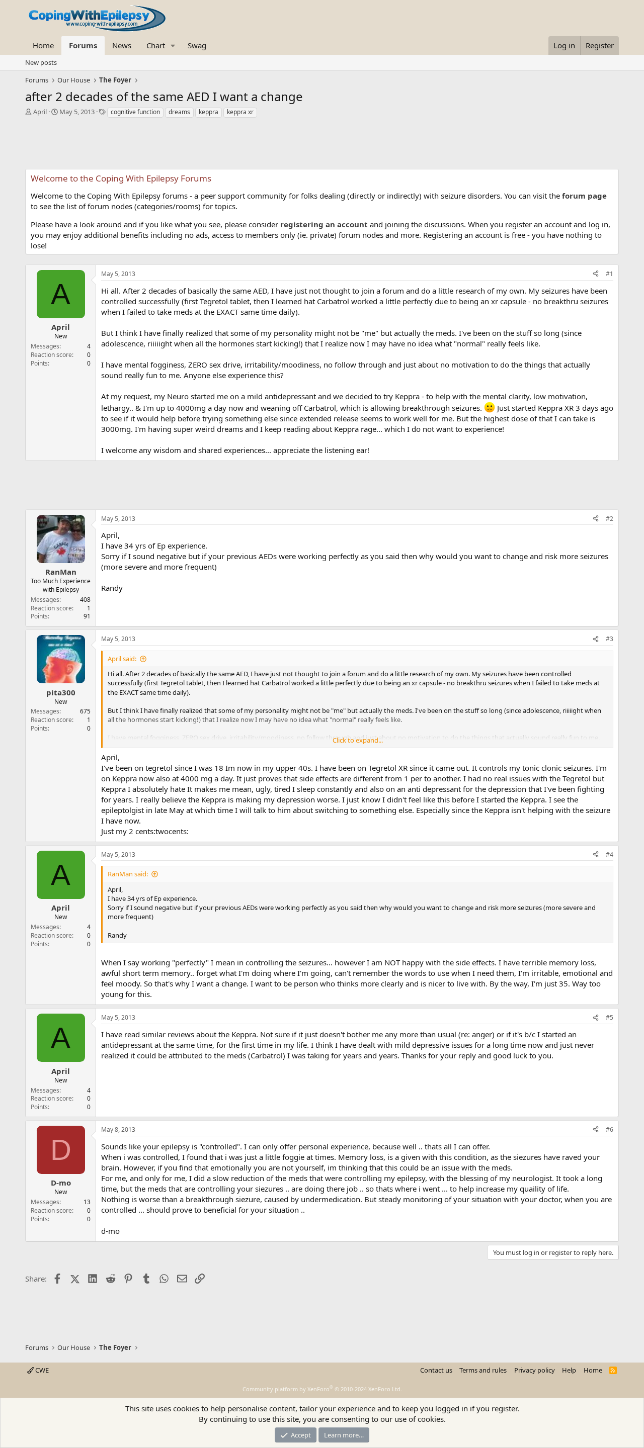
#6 (609, 1129)
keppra (208, 112)
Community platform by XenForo (322, 1389)
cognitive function (135, 112)
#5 (609, 1017)
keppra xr (240, 112)
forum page (584, 196)
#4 (609, 854)
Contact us (436, 1370)
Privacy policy (534, 1370)
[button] (173, 45)
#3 (609, 639)
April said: (122, 658)
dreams (179, 112)
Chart (155, 45)
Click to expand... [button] (358, 740)
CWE (41, 1370)
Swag (197, 45)
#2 (609, 518)
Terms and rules (483, 1370)
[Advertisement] (322, 146)
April (40, 111)
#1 (609, 273)
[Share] (595, 274)
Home (43, 45)
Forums (83, 45)
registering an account (324, 224)
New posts (41, 62)
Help (569, 1370)
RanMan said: (128, 873)
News (121, 45)
